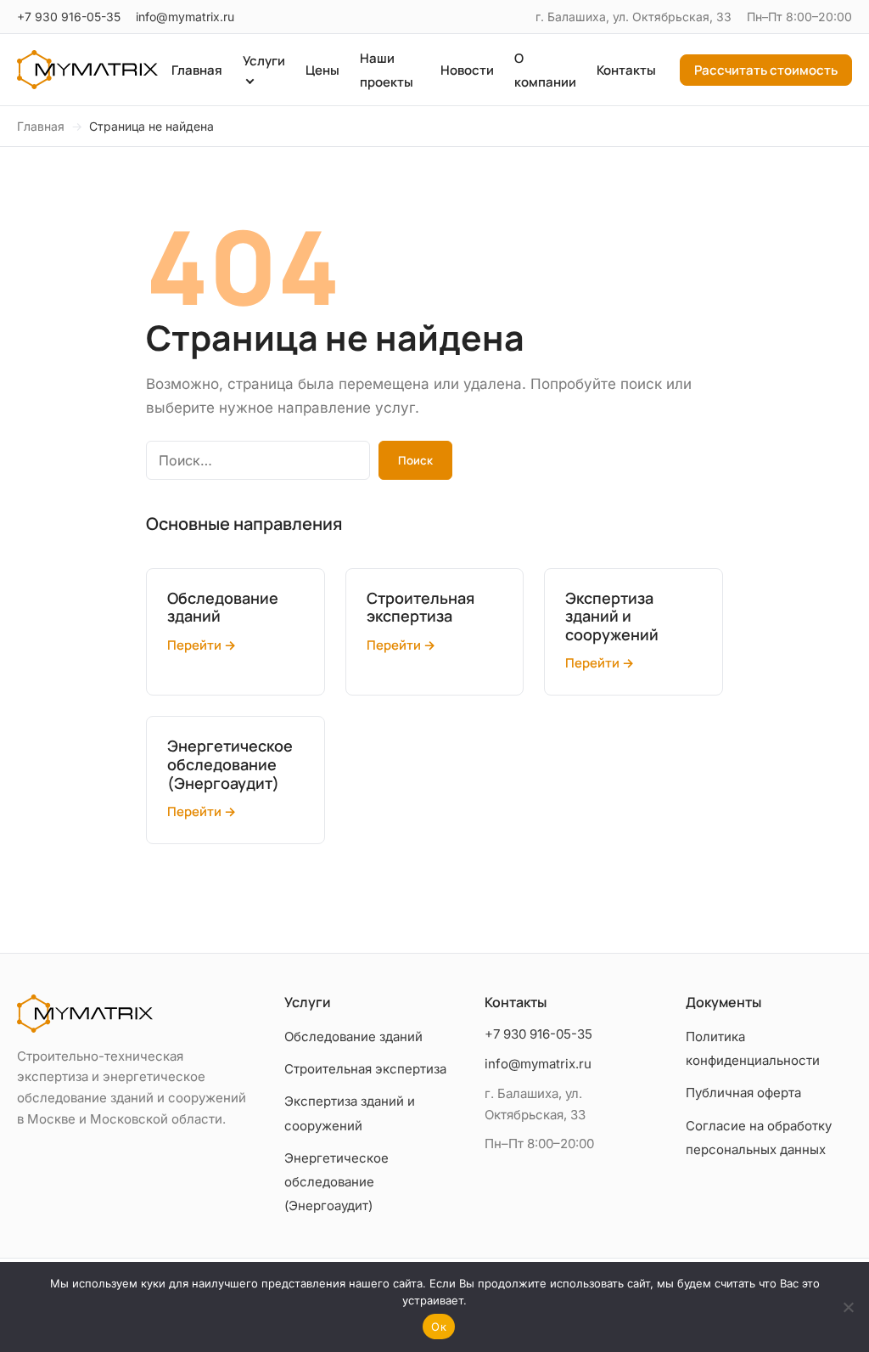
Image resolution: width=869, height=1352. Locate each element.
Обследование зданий (353, 1036)
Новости (467, 70)
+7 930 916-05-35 (69, 16)
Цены (322, 70)
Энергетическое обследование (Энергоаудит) (336, 1182)
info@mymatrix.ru (185, 16)
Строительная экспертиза (365, 1069)
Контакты (626, 70)
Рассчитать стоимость (766, 70)
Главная (196, 70)
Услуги (264, 61)
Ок (438, 1326)
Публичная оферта (743, 1092)
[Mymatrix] (87, 69)
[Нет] (847, 1306)
